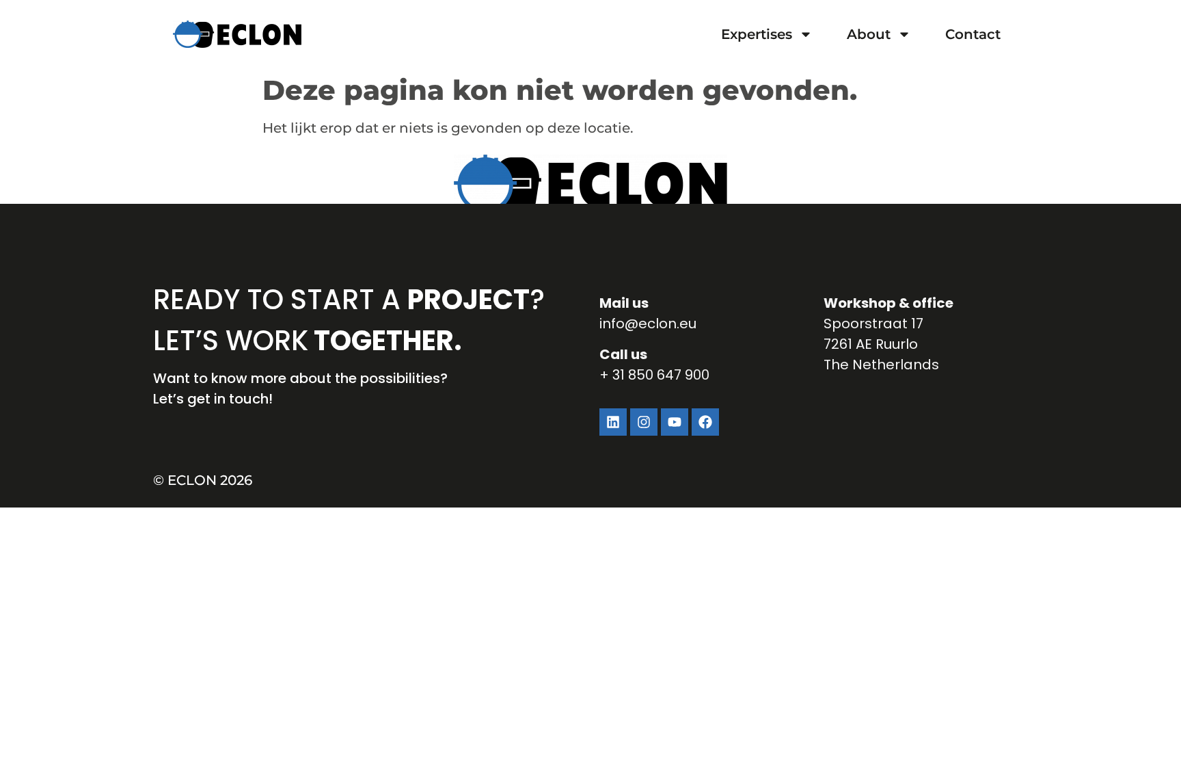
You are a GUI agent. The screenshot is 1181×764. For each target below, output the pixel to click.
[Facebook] (705, 422)
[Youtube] (674, 422)
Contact (973, 34)
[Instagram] (643, 422)
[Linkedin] (613, 422)
